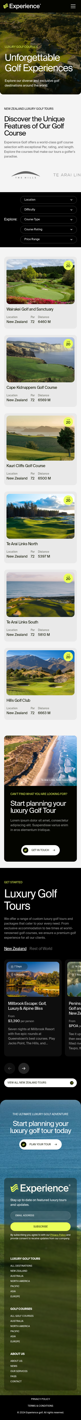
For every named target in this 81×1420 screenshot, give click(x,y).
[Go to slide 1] (29, 1074)
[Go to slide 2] (33, 1074)
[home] (22, 6)
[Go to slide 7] (53, 1074)
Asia (13, 1291)
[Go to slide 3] (37, 1074)
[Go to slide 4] (41, 1074)
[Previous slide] (9, 1068)
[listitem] (33, 1007)
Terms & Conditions (40, 1406)
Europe (15, 1297)
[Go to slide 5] (45, 1074)
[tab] (15, 949)
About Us (16, 1361)
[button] (73, 6)
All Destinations (21, 1266)
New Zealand (18, 1271)
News (13, 1366)
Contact (16, 1381)
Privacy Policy (40, 1399)
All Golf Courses (22, 1316)
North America (20, 1281)
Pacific (14, 1286)
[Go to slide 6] (49, 1074)
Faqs (13, 1376)
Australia (16, 1276)
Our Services (19, 1371)
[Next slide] (23, 1068)
